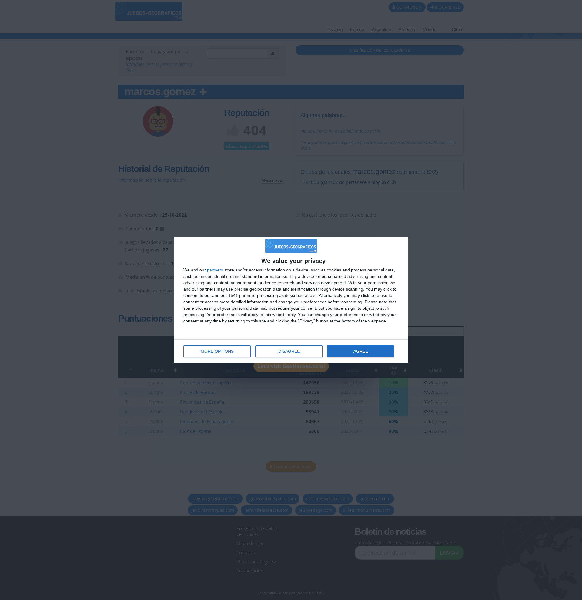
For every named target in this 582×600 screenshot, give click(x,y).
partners (215, 270)
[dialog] (291, 299)
